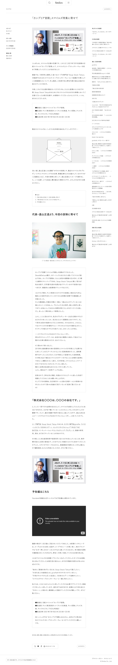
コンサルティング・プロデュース (63, 430)
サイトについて (108, 658)
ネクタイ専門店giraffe (72, 424)
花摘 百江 (9, 58)
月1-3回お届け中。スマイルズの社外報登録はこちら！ (21, 660)
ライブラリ (8, 9)
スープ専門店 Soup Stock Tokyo (44, 424)
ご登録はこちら (38, 177)
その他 (8, 33)
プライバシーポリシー (97, 658)
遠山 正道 (9, 55)
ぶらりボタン (107, 9)
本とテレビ (9, 31)
